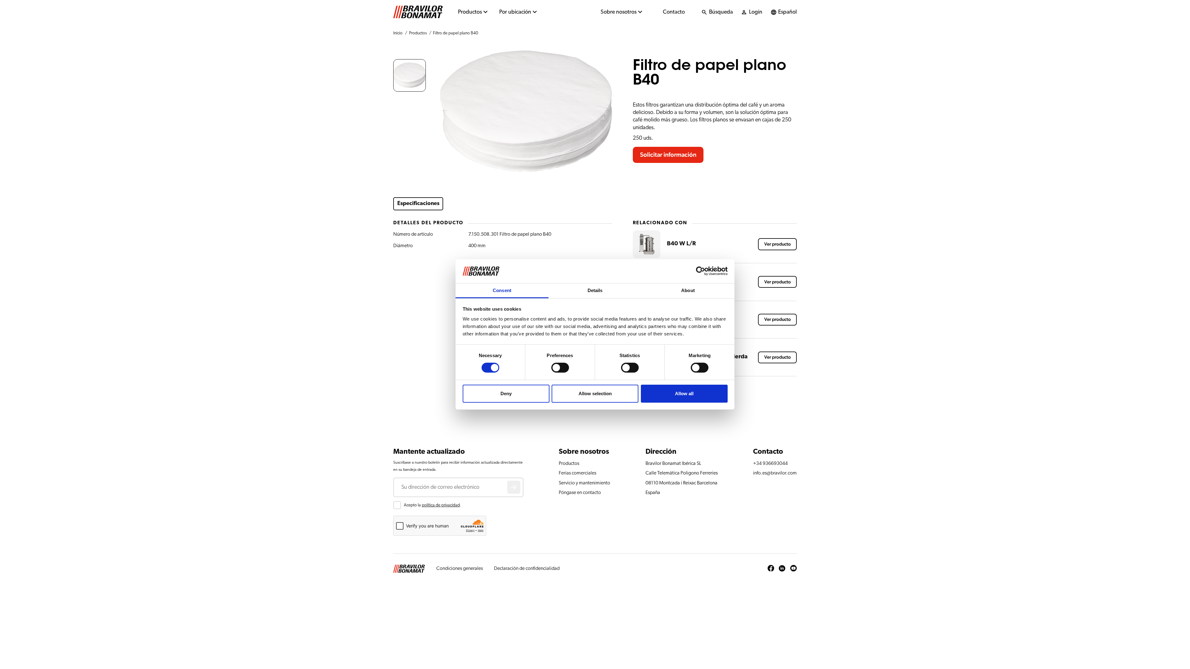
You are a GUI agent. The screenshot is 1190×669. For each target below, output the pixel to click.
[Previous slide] (445, 111)
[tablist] (508, 203)
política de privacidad (441, 505)
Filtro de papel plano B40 (455, 33)
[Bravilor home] (418, 12)
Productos (470, 12)
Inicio (398, 33)
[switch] (560, 368)
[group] (409, 75)
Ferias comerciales (577, 472)
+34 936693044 (770, 463)
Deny (506, 393)
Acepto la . (432, 505)
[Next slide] (607, 111)
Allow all (684, 393)
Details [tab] (595, 290)
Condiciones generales (459, 568)
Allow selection (595, 393)
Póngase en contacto (580, 492)
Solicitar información (668, 155)
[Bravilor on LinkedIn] (782, 568)
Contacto (674, 12)
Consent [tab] (502, 290)
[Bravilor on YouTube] (793, 568)
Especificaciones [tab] (418, 203)
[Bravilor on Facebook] (771, 568)
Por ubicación (515, 12)
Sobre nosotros (619, 12)
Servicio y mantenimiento (584, 482)
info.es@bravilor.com (775, 472)
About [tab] (688, 290)
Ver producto (777, 244)
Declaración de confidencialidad (527, 568)
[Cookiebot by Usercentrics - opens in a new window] (700, 271)
